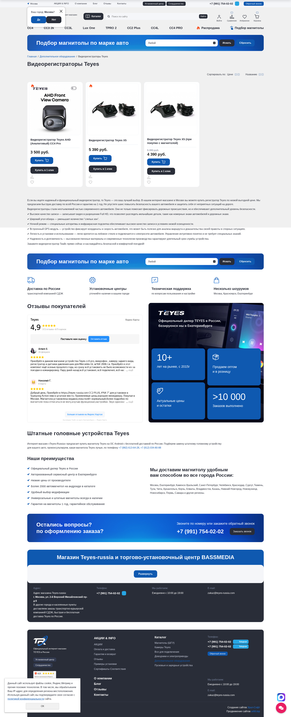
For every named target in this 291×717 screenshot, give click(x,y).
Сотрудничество (176, 4)
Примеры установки (105, 664)
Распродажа (210, 28)
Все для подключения (167, 652)
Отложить (32, 182)
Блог (95, 3)
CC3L (68, 28)
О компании (81, 3)
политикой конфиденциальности (26, 699)
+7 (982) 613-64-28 (129, 447)
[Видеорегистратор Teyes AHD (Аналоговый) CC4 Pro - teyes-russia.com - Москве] (54, 109)
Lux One (89, 28)
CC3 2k (49, 28)
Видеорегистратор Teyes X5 (108, 140)
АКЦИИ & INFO (61, 3)
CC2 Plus (133, 28)
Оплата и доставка (104, 649)
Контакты (121, 3)
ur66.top (255, 711)
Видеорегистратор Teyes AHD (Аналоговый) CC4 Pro (50, 141)
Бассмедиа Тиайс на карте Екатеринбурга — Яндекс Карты (85, 420)
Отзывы (58, 24)
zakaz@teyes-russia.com (221, 593)
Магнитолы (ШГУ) (164, 643)
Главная (32, 56)
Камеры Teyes (163, 647)
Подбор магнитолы (249, 28)
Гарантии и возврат (105, 654)
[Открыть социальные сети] (281, 708)
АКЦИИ (98, 644)
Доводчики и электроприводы (171, 656)
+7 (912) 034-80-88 (150, 447)
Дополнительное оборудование (57, 56)
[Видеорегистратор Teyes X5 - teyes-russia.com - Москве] (113, 109)
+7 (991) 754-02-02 (221, 3)
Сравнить (32, 177)
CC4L (155, 28)
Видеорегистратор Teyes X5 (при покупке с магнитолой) (169, 141)
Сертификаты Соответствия (69, 33)
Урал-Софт (254, 707)
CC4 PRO (176, 28)
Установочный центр (154, 4)
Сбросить (245, 43)
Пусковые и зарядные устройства (174, 665)
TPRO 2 (111, 28)
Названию (251, 74)
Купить (39, 160)
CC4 (30, 28)
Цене (230, 74)
